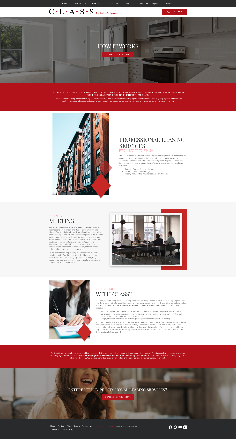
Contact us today (104, 358)
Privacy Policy (67, 430)
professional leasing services (137, 92)
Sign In (155, 4)
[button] (85, 3)
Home (64, 4)
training (168, 92)
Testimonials (113, 4)
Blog (127, 4)
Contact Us (169, 4)
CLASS (145, 95)
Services (78, 4)
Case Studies (96, 4)
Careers (140, 4)
